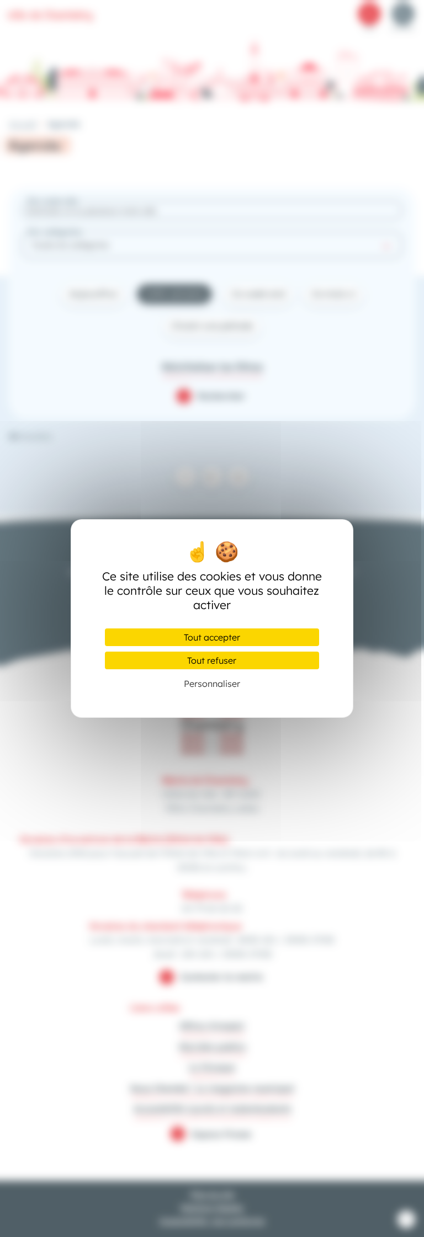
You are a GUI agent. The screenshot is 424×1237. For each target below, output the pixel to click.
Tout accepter (212, 637)
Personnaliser (212, 683)
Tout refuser (211, 660)
